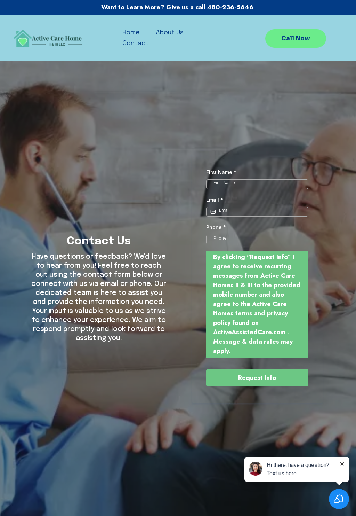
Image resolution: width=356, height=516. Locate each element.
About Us (170, 33)
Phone (216, 227)
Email (214, 200)
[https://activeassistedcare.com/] (49, 38)
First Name (221, 172)
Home (131, 33)
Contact (135, 43)
